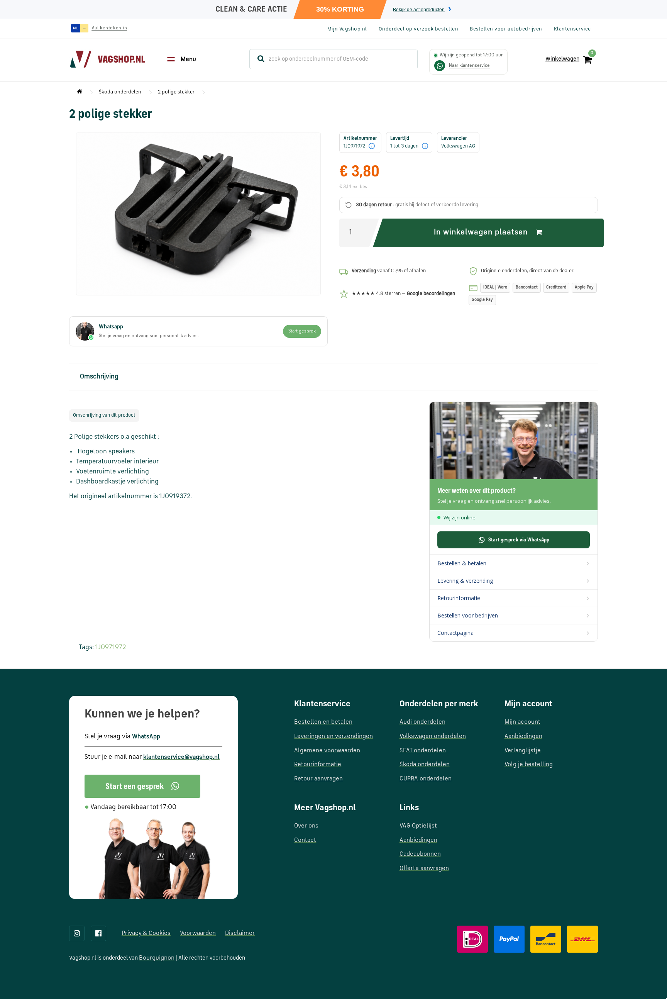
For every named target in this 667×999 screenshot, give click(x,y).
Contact (305, 840)
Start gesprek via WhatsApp (518, 540)
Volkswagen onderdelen (433, 736)
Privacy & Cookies (146, 933)
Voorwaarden (198, 933)
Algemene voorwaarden (327, 751)
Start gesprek (302, 331)
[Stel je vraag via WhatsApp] (439, 65)
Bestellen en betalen (323, 722)
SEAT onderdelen (423, 751)
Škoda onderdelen (120, 92)
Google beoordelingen (431, 293)
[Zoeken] (257, 59)
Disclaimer (240, 933)
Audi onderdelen (422, 722)
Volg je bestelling (528, 765)
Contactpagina (455, 632)
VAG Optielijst (418, 826)
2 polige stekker (176, 92)
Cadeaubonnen (420, 854)
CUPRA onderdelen (426, 779)
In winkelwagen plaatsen (482, 232)
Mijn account (522, 722)
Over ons (306, 826)
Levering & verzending (465, 580)
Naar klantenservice (469, 65)
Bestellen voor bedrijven (467, 615)
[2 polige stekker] (198, 213)
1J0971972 (110, 647)
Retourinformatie (458, 598)
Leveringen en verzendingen (333, 736)
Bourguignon (156, 958)
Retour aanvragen (318, 779)
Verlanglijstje (522, 751)
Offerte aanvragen (424, 868)
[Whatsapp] (142, 786)
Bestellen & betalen (461, 563)
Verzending (364, 270)
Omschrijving (99, 376)
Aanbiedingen (418, 840)
